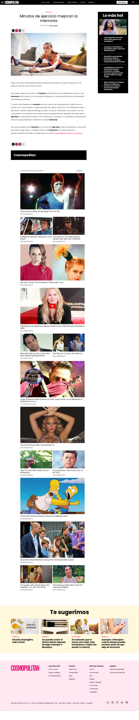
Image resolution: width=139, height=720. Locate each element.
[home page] (12, 2)
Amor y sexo (46, 2)
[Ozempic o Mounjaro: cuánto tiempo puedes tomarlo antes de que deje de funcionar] (114, 626)
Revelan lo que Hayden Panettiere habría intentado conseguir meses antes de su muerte (114, 59)
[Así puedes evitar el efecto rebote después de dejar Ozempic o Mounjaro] (55, 626)
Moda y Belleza (72, 2)
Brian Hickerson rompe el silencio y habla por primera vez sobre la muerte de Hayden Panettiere (114, 85)
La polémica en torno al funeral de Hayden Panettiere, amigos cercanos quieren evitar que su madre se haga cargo (113, 72)
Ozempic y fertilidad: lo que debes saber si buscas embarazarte (114, 49)
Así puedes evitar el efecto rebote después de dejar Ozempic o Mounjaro (54, 643)
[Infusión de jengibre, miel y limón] (25, 626)
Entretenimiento (58, 2)
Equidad (91, 2)
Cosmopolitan (53, 26)
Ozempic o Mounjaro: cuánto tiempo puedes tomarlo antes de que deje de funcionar (113, 643)
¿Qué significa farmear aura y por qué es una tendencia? (113, 39)
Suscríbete (122, 2)
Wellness (49, 12)
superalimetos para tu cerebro (68, 133)
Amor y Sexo (76, 637)
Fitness (83, 2)
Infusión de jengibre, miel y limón (22, 641)
